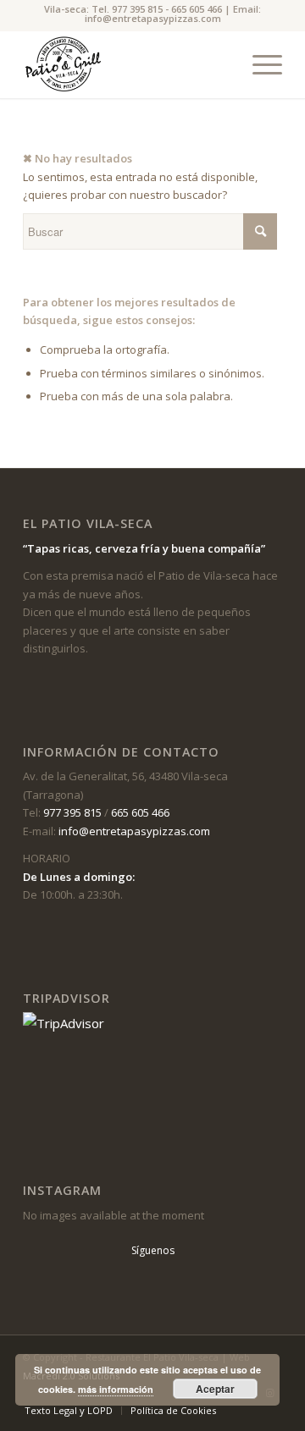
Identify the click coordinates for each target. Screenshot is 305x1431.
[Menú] (259, 64)
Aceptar (215, 1388)
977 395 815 (137, 9)
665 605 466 (196, 9)
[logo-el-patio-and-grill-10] (126, 64)
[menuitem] (259, 64)
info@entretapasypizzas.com (153, 18)
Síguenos (153, 1250)
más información (115, 1389)
